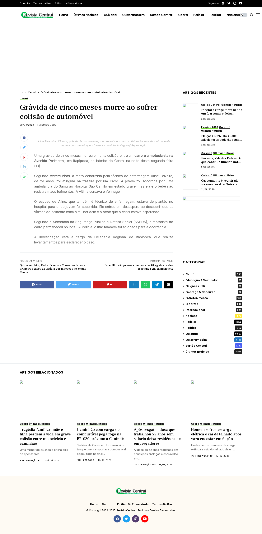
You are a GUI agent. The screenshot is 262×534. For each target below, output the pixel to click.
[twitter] (228, 3)
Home (94, 504)
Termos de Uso (162, 504)
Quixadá (213, 334)
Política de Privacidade (132, 504)
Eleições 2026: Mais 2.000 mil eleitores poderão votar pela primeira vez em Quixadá (220, 141)
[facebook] (223, 3)
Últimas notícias (213, 352)
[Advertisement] (131, 52)
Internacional (213, 310)
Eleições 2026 (213, 286)
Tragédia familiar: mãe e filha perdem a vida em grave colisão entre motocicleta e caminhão (45, 436)
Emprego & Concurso (213, 292)
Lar (21, 92)
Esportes (213, 304)
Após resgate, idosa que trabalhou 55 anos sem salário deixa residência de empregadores (157, 436)
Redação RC (33, 460)
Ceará (32, 92)
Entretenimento (213, 298)
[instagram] (234, 3)
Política (213, 328)
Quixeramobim (213, 340)
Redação (89, 460)
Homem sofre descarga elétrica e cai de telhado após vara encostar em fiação (216, 434)
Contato (107, 504)
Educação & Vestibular (213, 280)
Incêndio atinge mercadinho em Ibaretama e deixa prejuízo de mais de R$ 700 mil (221, 115)
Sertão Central (213, 346)
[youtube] (240, 3)
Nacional (213, 316)
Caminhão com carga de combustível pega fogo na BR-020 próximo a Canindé (100, 434)
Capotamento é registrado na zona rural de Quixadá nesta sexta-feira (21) (219, 184)
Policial (213, 322)
